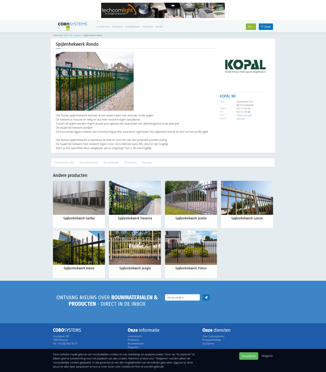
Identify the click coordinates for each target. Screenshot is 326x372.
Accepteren (249, 356)
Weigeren (267, 356)
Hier (176, 362)
